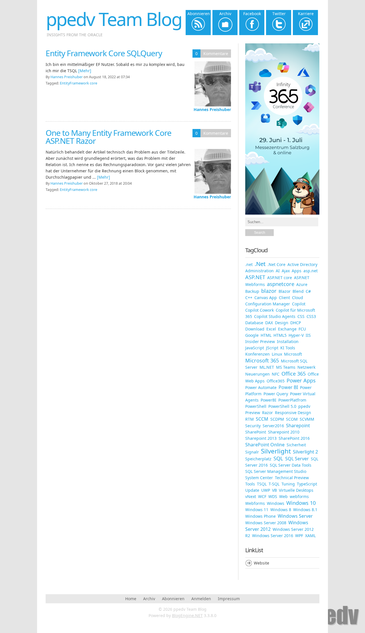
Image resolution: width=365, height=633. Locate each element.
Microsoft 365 (262, 360)
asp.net (310, 270)
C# (308, 291)
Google (252, 335)
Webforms (255, 503)
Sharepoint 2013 (261, 438)
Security (253, 425)
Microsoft (293, 354)
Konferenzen (257, 354)
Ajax (286, 270)
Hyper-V (296, 335)
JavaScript (254, 347)
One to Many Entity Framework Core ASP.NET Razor (108, 136)
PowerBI (268, 400)
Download (254, 329)
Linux (277, 354)
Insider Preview (260, 341)
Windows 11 (256, 509)
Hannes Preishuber (212, 109)
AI (278, 270)
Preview (252, 412)
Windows (275, 503)
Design (281, 322)
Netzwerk (306, 367)
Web (283, 496)
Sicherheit (296, 444)
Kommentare (215, 53)
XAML (310, 535)
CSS (301, 316)
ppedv (304, 406)
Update (252, 490)
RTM (249, 419)
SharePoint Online (265, 445)
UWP (265, 490)
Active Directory (302, 264)
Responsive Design (293, 412)
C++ (248, 297)
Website (261, 563)
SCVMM (307, 419)
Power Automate (261, 387)
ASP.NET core (279, 277)
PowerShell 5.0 (282, 406)
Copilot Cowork (259, 310)
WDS (272, 496)
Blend (298, 291)
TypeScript (307, 484)
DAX (269, 322)
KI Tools (287, 347)
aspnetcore (280, 284)
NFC (275, 374)
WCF (262, 496)
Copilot (298, 304)
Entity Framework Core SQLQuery (104, 53)
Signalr (252, 452)
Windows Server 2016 (272, 535)
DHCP (295, 322)
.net (249, 264)
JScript (272, 347)
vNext (250, 496)
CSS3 (311, 316)
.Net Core (276, 264)
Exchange (287, 329)
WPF (299, 535)
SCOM (292, 419)
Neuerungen (257, 374)
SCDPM (277, 419)
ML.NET (266, 367)
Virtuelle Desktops (296, 490)
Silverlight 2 (305, 452)
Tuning (288, 484)
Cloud (297, 297)
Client (284, 297)
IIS (308, 335)
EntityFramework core (78, 83)
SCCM (262, 419)
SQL (278, 458)
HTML (266, 335)
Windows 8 (280, 509)
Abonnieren (173, 598)
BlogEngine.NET (187, 615)
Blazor (285, 291)
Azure (301, 284)
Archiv (149, 598)
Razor (267, 412)
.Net (260, 264)
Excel (271, 329)
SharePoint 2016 (294, 438)
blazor (269, 290)
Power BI (288, 387)
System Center (259, 477)
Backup (252, 291)
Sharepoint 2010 (283, 432)
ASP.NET (255, 277)
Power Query (275, 393)
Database (254, 322)
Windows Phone (260, 516)
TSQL (262, 484)
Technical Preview (292, 477)
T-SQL (274, 484)
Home (130, 598)
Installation (288, 341)
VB (274, 490)
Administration (259, 270)
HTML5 (280, 335)
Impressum (229, 598)
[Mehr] (84, 70)
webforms (299, 496)
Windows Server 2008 (265, 522)
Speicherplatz (258, 458)
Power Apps (301, 380)
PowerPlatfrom (292, 400)
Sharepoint (298, 425)
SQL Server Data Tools (290, 465)
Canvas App (265, 297)
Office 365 (293, 373)
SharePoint (255, 432)
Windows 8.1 (305, 509)
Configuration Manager (267, 304)
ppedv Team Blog (114, 19)
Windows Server (295, 516)
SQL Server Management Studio (275, 471)
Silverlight (276, 451)
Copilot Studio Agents (274, 316)
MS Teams (285, 367)
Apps (296, 270)
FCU (302, 329)
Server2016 (273, 425)
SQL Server (297, 458)
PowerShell (255, 406)
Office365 (276, 381)
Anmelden (201, 598)
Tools (250, 484)
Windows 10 (301, 502)
